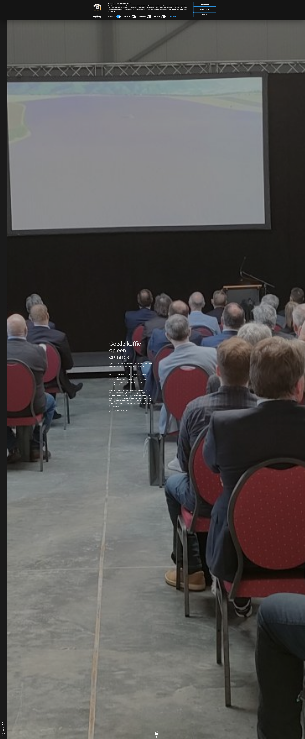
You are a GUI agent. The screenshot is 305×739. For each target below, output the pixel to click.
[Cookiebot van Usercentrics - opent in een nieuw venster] (97, 17)
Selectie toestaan (204, 9)
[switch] (134, 16)
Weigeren (204, 14)
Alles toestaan (205, 4)
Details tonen (172, 16)
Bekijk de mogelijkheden (118, 410)
